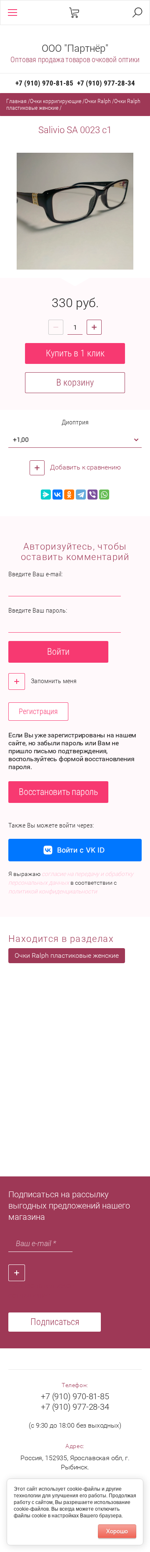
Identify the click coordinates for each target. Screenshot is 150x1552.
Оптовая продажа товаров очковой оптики (74, 59)
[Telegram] (81, 495)
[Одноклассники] (69, 495)
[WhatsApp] (104, 495)
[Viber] (93, 495)
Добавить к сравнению (85, 467)
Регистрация (38, 711)
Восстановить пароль (58, 792)
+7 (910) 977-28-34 (106, 83)
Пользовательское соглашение (41, 1290)
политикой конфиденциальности (52, 891)
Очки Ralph (98, 101)
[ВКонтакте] (57, 495)
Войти (58, 651)
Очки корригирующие (55, 101)
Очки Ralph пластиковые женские (67, 955)
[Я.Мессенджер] (46, 495)
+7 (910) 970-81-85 (44, 83)
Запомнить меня (53, 681)
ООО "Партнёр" (75, 48)
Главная (16, 101)
